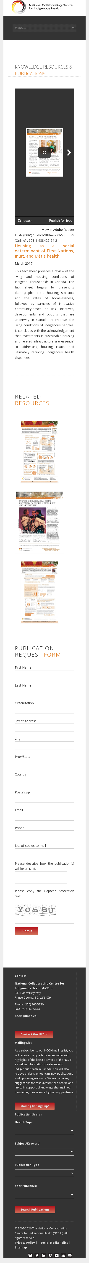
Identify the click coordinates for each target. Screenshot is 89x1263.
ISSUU (70, 1255)
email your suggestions (56, 1092)
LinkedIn (43, 1255)
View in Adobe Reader (58, 229)
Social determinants (31, 462)
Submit (26, 931)
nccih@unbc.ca (26, 1016)
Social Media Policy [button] (54, 1243)
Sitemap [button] (21, 1247)
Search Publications (35, 1209)
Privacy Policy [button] (25, 1243)
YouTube (56, 1255)
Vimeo (50, 1255)
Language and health (32, 542)
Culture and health (30, 547)
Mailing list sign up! (35, 1106)
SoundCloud (63, 1255)
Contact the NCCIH (34, 1034)
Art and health (27, 532)
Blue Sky (30, 1255)
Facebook (36, 1255)
